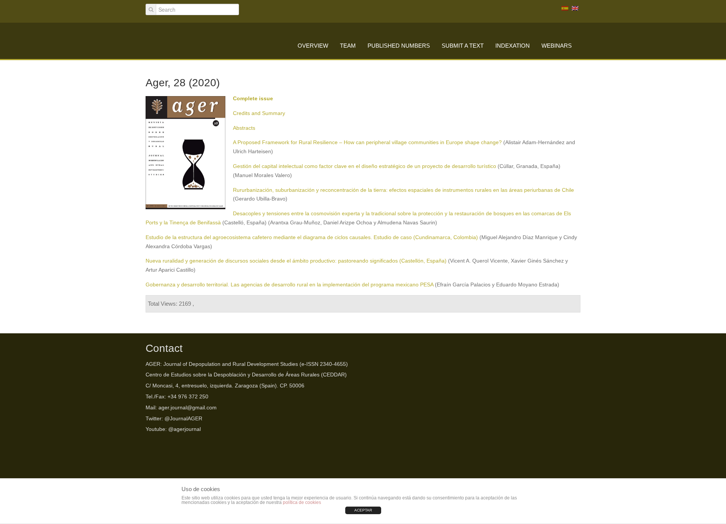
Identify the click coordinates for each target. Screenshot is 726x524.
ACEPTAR (363, 510)
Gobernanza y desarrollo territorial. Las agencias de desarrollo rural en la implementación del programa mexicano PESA (290, 284)
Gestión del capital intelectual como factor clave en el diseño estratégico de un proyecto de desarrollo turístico (364, 166)
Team (348, 45)
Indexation (512, 45)
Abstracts (244, 128)
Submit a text (463, 45)
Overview (313, 45)
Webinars (556, 45)
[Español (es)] (565, 8)
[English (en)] (575, 8)
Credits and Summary (259, 113)
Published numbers (399, 45)
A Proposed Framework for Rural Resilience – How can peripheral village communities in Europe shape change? (367, 142)
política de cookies (302, 502)
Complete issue (253, 98)
